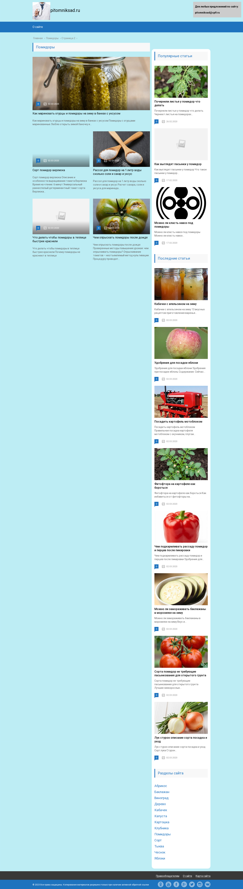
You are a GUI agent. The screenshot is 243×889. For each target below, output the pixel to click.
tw (192, 884)
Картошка (161, 822)
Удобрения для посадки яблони (176, 362)
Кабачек (160, 810)
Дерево (160, 804)
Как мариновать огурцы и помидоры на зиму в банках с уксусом (76, 113)
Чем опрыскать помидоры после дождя (120, 237)
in (200, 884)
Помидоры (162, 834)
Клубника (161, 828)
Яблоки (159, 858)
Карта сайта (203, 876)
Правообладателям (167, 876)
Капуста (160, 816)
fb (176, 884)
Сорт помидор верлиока (49, 170)
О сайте (38, 27)
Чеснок (159, 852)
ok (160, 884)
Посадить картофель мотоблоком (178, 421)
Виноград (161, 798)
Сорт (158, 840)
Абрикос (160, 786)
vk (207, 884)
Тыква (159, 846)
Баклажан (161, 792)
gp (184, 884)
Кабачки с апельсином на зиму (175, 304)
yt (168, 884)
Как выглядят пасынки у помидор (178, 164)
